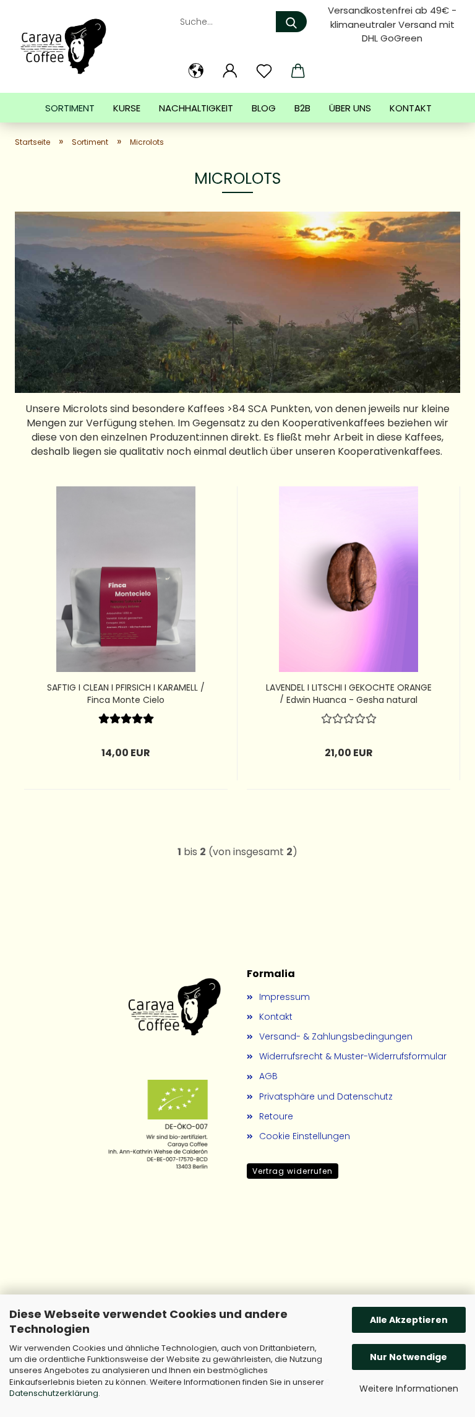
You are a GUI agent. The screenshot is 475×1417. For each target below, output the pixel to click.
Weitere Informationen (408, 1388)
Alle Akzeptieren (409, 1320)
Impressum (284, 997)
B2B (302, 107)
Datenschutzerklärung (53, 1393)
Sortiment (70, 107)
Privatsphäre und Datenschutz (326, 1096)
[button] (196, 71)
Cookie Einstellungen (304, 1136)
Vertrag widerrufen (292, 1171)
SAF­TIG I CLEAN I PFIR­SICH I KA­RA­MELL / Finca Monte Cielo (126, 692)
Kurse (126, 107)
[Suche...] (291, 21)
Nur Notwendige (408, 1357)
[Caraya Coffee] (68, 46)
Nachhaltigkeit (196, 107)
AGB (268, 1076)
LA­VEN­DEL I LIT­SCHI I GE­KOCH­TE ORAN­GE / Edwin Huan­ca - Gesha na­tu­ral (349, 692)
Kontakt (411, 107)
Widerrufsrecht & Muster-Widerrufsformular (353, 1056)
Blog (264, 107)
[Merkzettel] (264, 71)
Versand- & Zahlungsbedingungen (336, 1036)
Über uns (350, 107)
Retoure (276, 1116)
